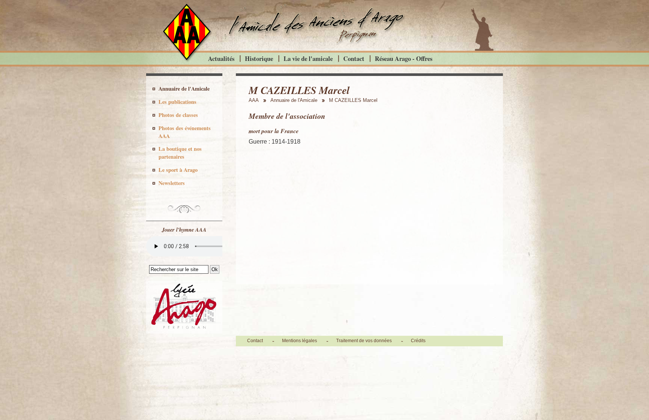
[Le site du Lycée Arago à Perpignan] (184, 332)
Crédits (418, 340)
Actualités (221, 58)
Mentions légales (299, 340)
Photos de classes (178, 115)
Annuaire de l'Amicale (184, 88)
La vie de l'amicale (308, 58)
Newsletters (171, 183)
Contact (353, 58)
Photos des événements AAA (184, 132)
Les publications (177, 102)
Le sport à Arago (178, 170)
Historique (259, 58)
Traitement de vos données (364, 340)
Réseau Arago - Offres (403, 58)
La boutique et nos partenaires (180, 153)
